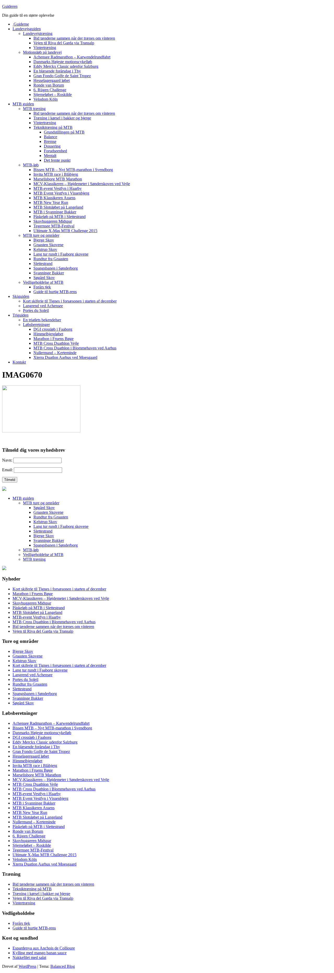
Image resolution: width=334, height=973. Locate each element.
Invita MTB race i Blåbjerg (55, 174)
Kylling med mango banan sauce (40, 953)
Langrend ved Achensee (43, 306)
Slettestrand (42, 263)
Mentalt (50, 155)
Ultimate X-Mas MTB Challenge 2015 (65, 230)
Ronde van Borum (48, 85)
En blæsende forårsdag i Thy (57, 71)
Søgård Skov (44, 277)
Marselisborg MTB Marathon (57, 179)
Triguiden (20, 315)
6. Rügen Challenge (49, 90)
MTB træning (34, 108)
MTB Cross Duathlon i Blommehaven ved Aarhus (74, 348)
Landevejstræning (37, 33)
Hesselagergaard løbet (51, 80)
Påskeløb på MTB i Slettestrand (59, 216)
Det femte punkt (57, 160)
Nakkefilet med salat (29, 957)
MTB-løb (31, 165)
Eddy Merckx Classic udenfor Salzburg (65, 66)
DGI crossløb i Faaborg (52, 329)
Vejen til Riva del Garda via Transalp (63, 43)
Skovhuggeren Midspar (52, 221)
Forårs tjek (42, 287)
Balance (50, 137)
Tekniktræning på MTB (53, 127)
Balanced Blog (62, 966)
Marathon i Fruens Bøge (53, 338)
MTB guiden (23, 104)
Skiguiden (21, 296)
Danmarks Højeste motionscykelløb (62, 61)
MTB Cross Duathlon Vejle (56, 343)
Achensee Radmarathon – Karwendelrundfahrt (71, 57)
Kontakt (19, 362)
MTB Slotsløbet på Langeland (58, 207)
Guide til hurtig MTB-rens (55, 291)
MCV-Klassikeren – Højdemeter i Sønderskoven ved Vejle (81, 184)
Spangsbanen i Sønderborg (55, 268)
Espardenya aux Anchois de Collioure (44, 948)
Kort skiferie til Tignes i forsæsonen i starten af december (70, 301)
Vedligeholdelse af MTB (43, 282)
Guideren (9, 6)
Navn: (7, 460)
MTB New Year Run (50, 202)
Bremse (50, 141)
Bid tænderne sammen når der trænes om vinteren (74, 38)
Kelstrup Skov (45, 249)
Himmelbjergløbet (48, 334)
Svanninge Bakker (48, 273)
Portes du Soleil (36, 310)
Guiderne (21, 24)
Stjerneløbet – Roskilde (52, 94)
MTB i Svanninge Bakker (54, 212)
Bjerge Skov (43, 240)
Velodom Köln (45, 99)
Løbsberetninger (36, 324)
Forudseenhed (55, 151)
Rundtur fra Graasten (50, 259)
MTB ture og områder (41, 235)
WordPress (27, 966)
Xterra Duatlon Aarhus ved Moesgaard (65, 357)
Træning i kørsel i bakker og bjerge (62, 118)
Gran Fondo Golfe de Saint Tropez (62, 76)
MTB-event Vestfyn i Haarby (57, 188)
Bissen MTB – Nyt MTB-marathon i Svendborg (73, 169)
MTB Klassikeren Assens (54, 198)
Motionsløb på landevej (42, 52)
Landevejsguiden (27, 29)
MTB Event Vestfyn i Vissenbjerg (61, 193)
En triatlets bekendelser (42, 320)
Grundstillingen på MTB (64, 132)
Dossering (52, 146)
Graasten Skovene (48, 245)
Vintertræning (44, 47)
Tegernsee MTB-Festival (53, 226)
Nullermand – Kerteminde (54, 352)
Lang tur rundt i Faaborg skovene (60, 254)
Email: (7, 470)
